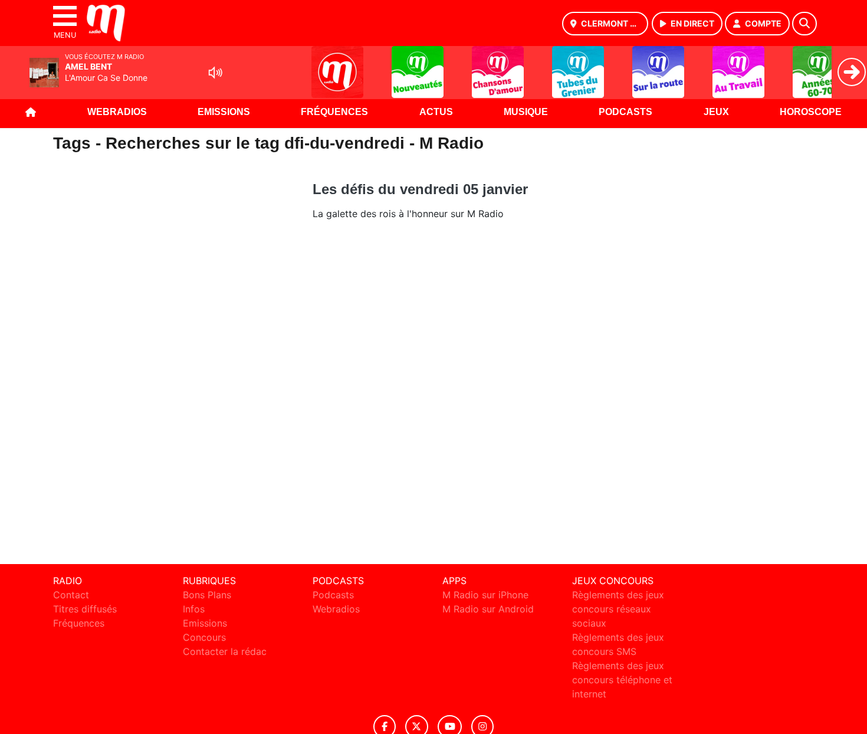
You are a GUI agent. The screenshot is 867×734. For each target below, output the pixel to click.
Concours (204, 637)
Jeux (716, 112)
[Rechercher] (804, 23)
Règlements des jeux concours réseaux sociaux (618, 609)
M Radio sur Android (488, 609)
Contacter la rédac (225, 651)
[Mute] (215, 72)
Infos (194, 609)
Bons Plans (207, 595)
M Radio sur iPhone (485, 595)
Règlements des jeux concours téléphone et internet (622, 680)
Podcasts (625, 112)
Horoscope (811, 112)
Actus (436, 112)
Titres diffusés (85, 609)
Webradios (117, 112)
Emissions (224, 112)
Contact (71, 595)
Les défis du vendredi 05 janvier (420, 189)
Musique (526, 112)
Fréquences (334, 112)
